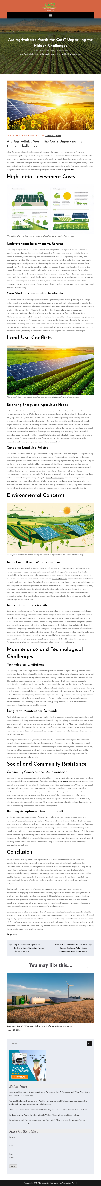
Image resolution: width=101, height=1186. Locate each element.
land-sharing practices (36, 639)
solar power (63, 782)
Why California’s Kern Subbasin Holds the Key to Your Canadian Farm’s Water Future (48, 1110)
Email (12, 1158)
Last (11, 1154)
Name (12, 1137)
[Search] (89, 1043)
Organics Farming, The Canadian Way (58, 1183)
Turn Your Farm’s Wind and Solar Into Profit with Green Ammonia (39, 1027)
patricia (13, 935)
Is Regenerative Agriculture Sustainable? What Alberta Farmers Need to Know (44, 1115)
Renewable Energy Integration (25, 136)
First (11, 1146)
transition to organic (55, 478)
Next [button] (92, 968)
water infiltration (59, 579)
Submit (13, 1166)
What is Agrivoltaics (65, 170)
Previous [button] (87, 968)
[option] (50, 1002)
